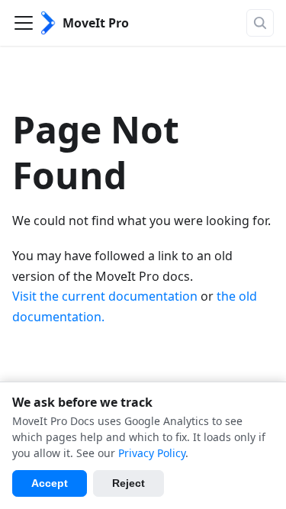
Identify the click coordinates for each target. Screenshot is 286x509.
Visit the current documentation (105, 296)
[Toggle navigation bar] (23, 22)
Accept (49, 483)
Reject (128, 483)
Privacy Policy (151, 453)
